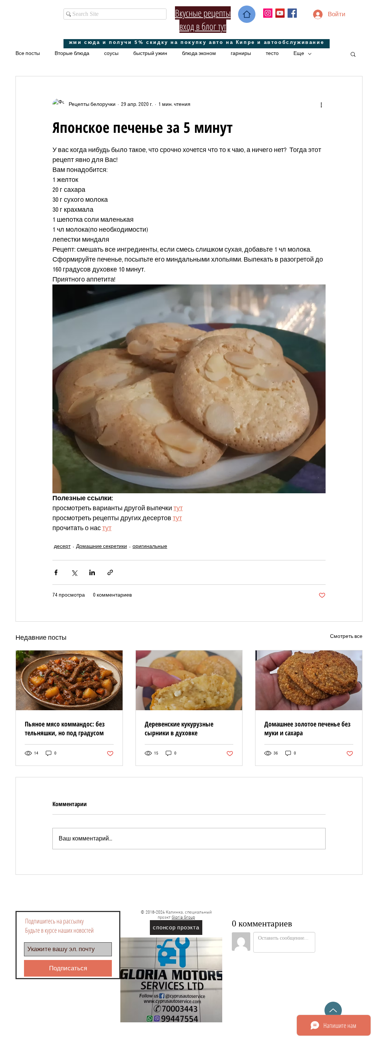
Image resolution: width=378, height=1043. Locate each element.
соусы (111, 53)
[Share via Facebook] (55, 572)
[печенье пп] (308, 680)
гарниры (241, 53)
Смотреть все (346, 636)
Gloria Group (183, 917)
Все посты (28, 53)
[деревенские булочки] (189, 680)
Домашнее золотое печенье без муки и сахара (307, 728)
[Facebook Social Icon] (292, 13)
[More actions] (321, 104)
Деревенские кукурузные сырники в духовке (179, 728)
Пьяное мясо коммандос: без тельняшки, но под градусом (65, 728)
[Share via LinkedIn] (92, 572)
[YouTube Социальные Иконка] (280, 13)
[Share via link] (110, 572)
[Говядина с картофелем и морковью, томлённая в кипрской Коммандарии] (69, 680)
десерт (62, 546)
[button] (353, 54)
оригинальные (150, 546)
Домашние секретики (101, 546)
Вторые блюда (72, 53)
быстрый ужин (150, 53)
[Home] (246, 14)
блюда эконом (199, 53)
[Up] (333, 1010)
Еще (298, 53)
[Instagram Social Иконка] (267, 13)
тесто (272, 53)
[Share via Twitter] (74, 572)
